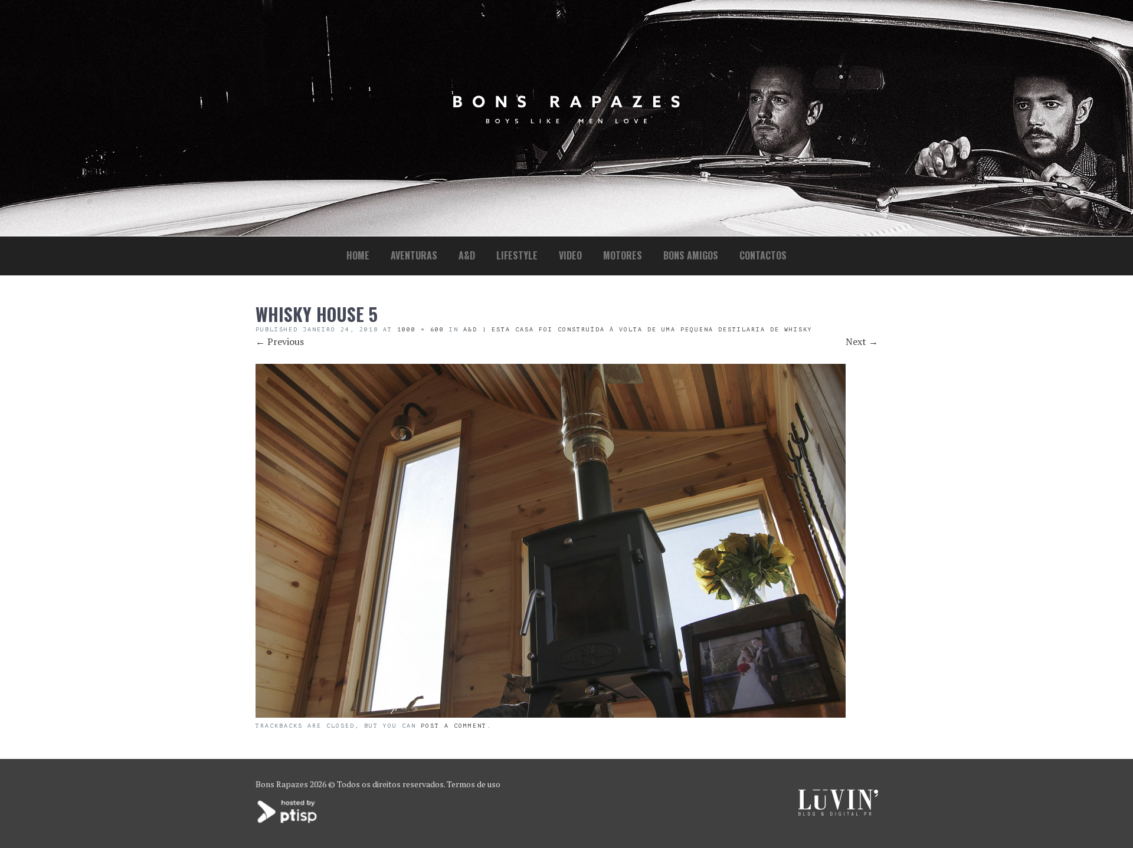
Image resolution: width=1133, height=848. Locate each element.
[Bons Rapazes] (566, 120)
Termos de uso (473, 784)
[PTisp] (288, 821)
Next (862, 341)
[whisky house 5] (551, 714)
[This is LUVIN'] (838, 812)
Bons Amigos (690, 255)
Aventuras (414, 255)
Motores (622, 255)
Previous (280, 341)
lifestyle (517, 255)
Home (357, 255)
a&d (467, 255)
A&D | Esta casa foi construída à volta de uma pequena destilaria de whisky (638, 329)
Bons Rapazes (282, 784)
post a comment (454, 725)
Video (570, 255)
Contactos (763, 255)
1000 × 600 (420, 329)
